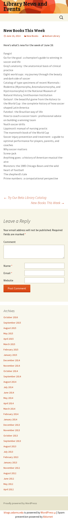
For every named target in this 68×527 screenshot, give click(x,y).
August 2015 (9, 328)
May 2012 (8, 484)
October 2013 (10, 435)
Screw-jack (9, 153)
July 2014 (8, 387)
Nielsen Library (52, 35)
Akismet (48, 516)
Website (8, 280)
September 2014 (12, 376)
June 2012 (8, 478)
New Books (32, 35)
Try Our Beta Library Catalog (24, 197)
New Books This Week (48, 203)
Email (7, 273)
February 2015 (10, 349)
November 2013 (11, 430)
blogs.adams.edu (14, 512)
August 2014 (9, 381)
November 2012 (11, 467)
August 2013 (9, 446)
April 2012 (8, 489)
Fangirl (7, 53)
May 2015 (8, 333)
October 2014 (10, 371)
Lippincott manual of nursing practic (25, 128)
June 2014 (8, 392)
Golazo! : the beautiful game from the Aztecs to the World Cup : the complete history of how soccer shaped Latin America (33, 103)
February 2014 (10, 414)
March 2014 (9, 408)
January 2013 (10, 462)
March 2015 (9, 344)
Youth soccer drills (14, 124)
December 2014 (11, 360)
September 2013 (12, 441)
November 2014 (11, 365)
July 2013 (8, 451)
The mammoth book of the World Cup (26, 132)
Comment (9, 242)
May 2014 (8, 398)
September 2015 (12, 322)
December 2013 (11, 424)
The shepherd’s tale (15, 174)
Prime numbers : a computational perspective (30, 178)
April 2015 (8, 338)
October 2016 (10, 317)
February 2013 (10, 457)
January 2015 (10, 354)
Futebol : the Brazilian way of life (23, 111)
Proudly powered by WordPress (20, 503)
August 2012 (9, 473)
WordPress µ (48, 512)
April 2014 (8, 403)
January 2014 (10, 419)
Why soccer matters (15, 149)
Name (7, 265)
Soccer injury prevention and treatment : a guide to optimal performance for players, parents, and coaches (33, 141)
